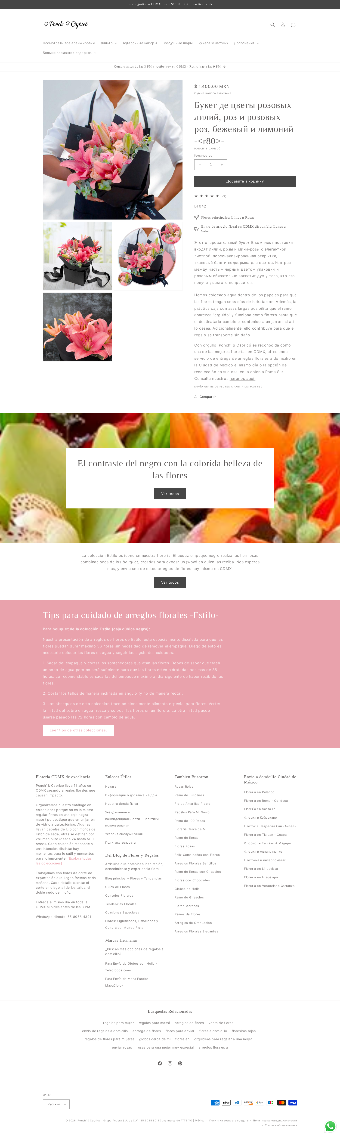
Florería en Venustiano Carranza (269, 886)
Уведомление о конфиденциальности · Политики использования (132, 818)
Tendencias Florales (120, 904)
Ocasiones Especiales (122, 912)
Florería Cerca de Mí (191, 829)
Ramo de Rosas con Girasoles (198, 872)
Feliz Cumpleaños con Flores (197, 855)
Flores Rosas (185, 846)
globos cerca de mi (155, 1039)
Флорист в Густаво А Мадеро (267, 843)
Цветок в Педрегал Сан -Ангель (270, 826)
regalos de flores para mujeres (109, 1039)
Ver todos (170, 493)
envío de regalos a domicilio (105, 1031)
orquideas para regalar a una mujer (223, 1039)
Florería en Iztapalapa (261, 877)
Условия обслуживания (124, 834)
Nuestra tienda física (121, 803)
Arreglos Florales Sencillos (195, 863)
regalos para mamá (154, 1023)
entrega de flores (147, 1031)
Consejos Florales (119, 895)
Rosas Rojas (184, 787)
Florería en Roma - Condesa (266, 800)
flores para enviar (180, 1031)
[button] (108, 43)
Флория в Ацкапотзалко (263, 852)
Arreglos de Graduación (193, 923)
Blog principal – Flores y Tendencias (133, 878)
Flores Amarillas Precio (192, 803)
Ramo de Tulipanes (189, 795)
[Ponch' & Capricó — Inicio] (66, 25)
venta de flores (221, 1023)
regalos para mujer (118, 1023)
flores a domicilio (213, 1031)
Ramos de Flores (188, 914)
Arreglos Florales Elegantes (196, 931)
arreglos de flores (189, 1023)
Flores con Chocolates (192, 880)
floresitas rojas (244, 1031)
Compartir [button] (208, 397)
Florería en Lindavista (261, 868)
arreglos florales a (213, 1047)
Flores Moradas (187, 906)
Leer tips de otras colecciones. (78, 730)
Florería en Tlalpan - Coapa (265, 834)
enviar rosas (122, 1047)
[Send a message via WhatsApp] (330, 1126)
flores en (182, 1039)
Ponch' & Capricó (89, 1120)
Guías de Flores (117, 887)
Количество (203, 155)
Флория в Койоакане (260, 817)
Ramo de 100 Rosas (190, 821)
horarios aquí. (242, 378)
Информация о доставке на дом (131, 795)
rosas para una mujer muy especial (165, 1047)
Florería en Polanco (259, 792)
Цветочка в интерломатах (265, 860)
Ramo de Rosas (186, 837)
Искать (110, 787)
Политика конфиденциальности (275, 1120)
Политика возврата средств (229, 1120)
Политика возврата (120, 842)
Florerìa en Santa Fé (260, 809)
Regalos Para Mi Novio (192, 812)
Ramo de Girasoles (189, 897)
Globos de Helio (187, 889)
